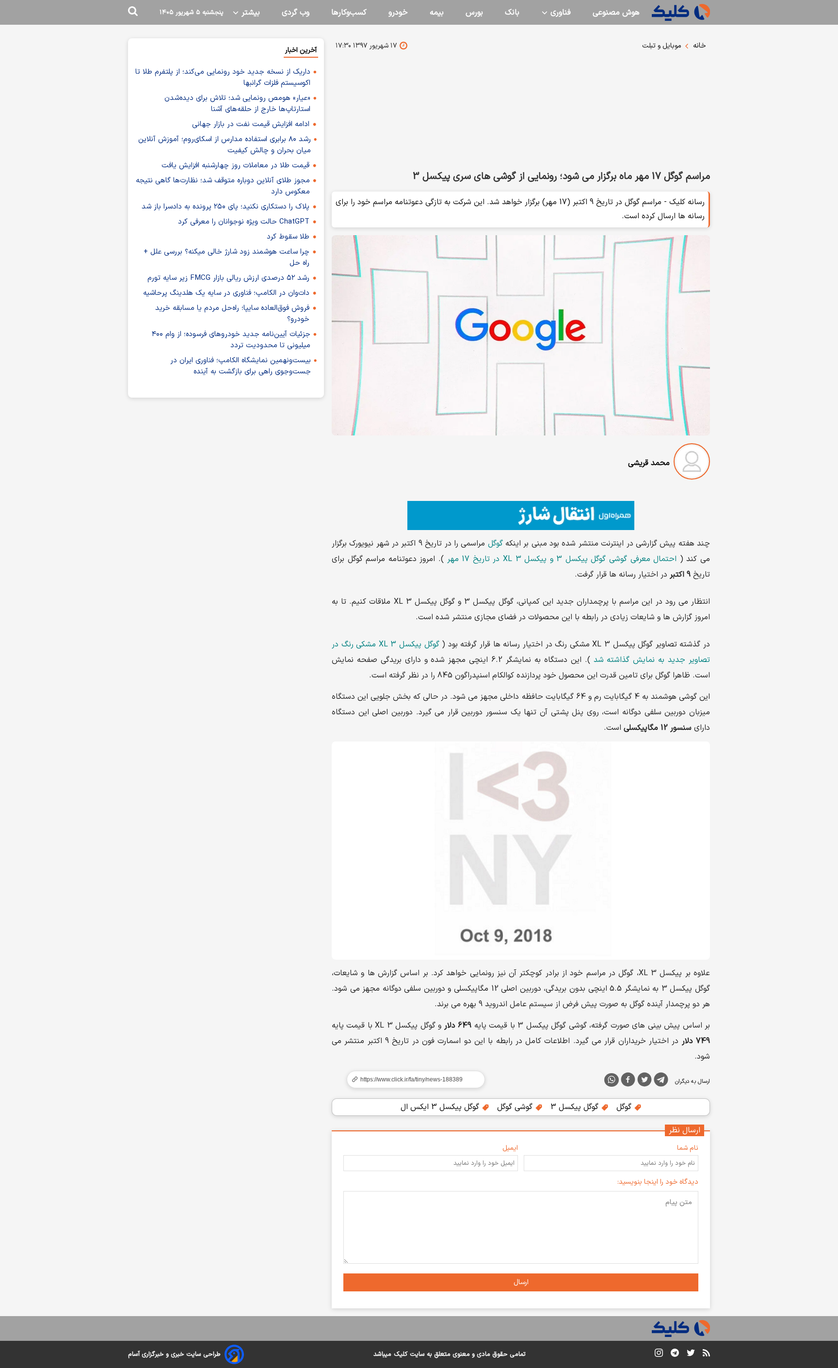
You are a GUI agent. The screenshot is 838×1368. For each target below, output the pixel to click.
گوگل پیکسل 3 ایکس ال (441, 1107)
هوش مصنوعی (616, 12)
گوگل (495, 543)
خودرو (398, 12)
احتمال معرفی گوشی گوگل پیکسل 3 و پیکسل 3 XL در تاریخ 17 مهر (562, 559)
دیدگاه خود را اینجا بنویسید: (657, 1182)
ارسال (521, 1282)
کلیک (400, 1354)
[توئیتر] (644, 1081)
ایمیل (510, 1148)
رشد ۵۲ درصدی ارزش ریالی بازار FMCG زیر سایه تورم (228, 278)
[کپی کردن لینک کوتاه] (412, 1079)
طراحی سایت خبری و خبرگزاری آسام (174, 1354)
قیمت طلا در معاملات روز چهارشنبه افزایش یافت (235, 165)
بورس (474, 12)
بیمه (437, 12)
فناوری (559, 12)
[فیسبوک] (628, 1081)
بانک (512, 12)
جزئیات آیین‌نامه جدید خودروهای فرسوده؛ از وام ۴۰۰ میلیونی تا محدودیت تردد (231, 340)
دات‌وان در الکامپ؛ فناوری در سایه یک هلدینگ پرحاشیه (226, 293)
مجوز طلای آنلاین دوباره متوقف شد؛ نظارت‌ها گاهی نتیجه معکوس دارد (223, 186)
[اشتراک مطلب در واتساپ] (611, 1080)
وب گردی (295, 12)
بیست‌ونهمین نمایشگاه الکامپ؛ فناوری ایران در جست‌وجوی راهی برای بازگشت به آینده (240, 366)
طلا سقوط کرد (288, 236)
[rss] (706, 1354)
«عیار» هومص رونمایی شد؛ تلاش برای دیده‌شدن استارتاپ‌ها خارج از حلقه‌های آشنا (237, 104)
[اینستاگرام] (659, 1355)
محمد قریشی (649, 463)
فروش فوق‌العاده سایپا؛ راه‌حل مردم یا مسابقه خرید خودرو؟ (232, 314)
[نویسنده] (692, 463)
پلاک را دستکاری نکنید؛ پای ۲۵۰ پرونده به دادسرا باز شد (225, 206)
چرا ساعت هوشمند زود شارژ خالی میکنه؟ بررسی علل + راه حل (226, 257)
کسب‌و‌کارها (349, 12)
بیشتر (249, 12)
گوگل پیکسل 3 (575, 1107)
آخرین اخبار (301, 50)
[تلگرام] (661, 1081)
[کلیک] (681, 12)
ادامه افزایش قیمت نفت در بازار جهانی (250, 124)
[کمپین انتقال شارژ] (521, 515)
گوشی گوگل (516, 1107)
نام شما (687, 1148)
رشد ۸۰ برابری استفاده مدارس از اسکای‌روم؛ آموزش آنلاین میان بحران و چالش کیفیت (224, 145)
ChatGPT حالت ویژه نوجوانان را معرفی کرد (243, 221)
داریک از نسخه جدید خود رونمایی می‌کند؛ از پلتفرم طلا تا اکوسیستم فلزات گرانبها (222, 77)
